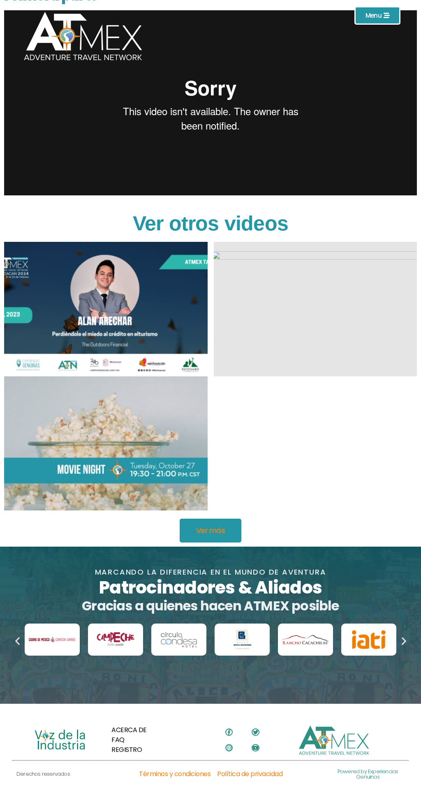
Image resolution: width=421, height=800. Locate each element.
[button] (17, 641)
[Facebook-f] (229, 732)
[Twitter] (255, 732)
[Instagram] (229, 747)
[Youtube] (255, 747)
